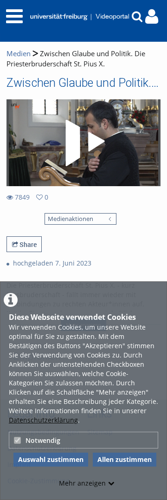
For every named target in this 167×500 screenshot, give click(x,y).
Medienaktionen (70, 219)
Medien (18, 53)
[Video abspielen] (83, 143)
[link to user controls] (151, 16)
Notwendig (43, 440)
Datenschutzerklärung (43, 420)
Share (27, 244)
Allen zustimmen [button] (124, 459)
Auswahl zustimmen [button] (51, 459)
